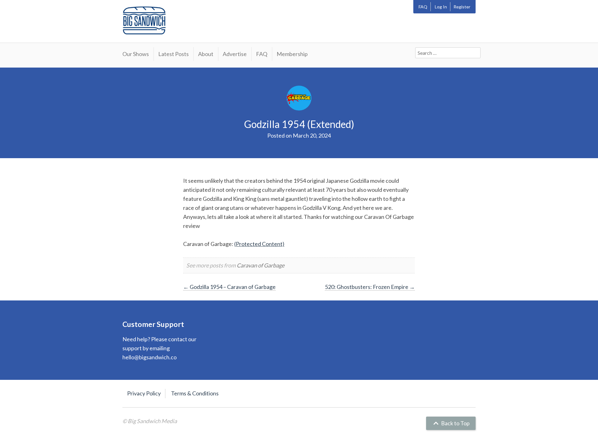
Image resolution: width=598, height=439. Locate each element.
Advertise (235, 53)
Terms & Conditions (195, 393)
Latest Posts (173, 53)
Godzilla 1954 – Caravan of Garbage (229, 286)
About (205, 53)
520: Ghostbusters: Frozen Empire (370, 286)
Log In (441, 6)
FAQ (423, 6)
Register (461, 6)
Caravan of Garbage (260, 265)
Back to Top (455, 423)
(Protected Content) (259, 243)
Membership (292, 53)
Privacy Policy (144, 393)
